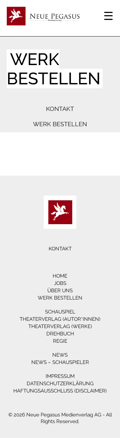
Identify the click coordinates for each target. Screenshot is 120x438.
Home (60, 276)
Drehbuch (60, 334)
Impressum (60, 376)
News (60, 355)
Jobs (60, 283)
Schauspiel (60, 312)
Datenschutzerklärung (60, 384)
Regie (60, 341)
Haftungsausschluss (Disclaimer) (60, 391)
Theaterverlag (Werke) (60, 326)
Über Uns (60, 291)
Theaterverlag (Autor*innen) (60, 319)
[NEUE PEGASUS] (60, 212)
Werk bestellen (60, 124)
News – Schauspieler (60, 362)
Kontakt (60, 108)
